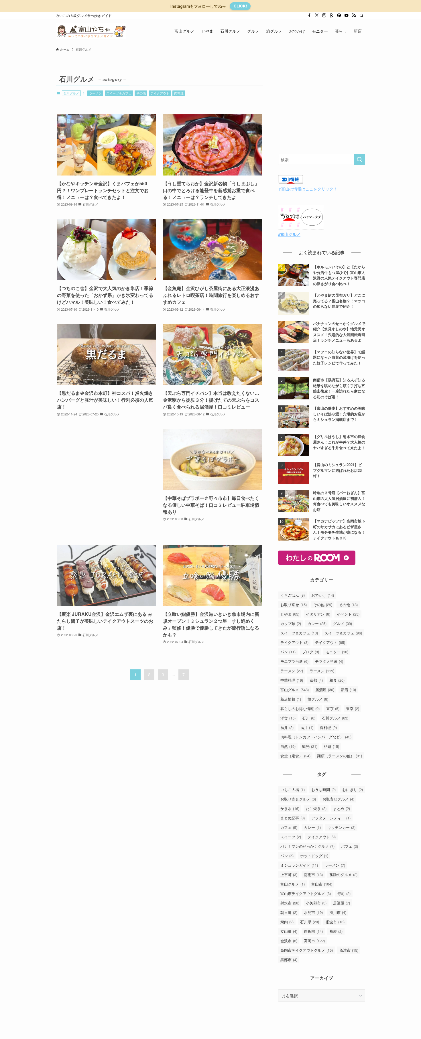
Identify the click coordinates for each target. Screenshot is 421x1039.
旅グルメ (318, 699)
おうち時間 (323, 789)
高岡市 (314, 940)
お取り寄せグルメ (298, 799)
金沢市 (288, 940)
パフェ (349, 846)
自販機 (313, 931)
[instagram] (324, 15)
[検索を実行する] (359, 159)
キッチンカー (341, 827)
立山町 (288, 931)
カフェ (288, 827)
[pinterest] (339, 15)
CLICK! (240, 6)
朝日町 (288, 912)
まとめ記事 (292, 818)
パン (288, 651)
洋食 (288, 718)
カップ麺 (290, 623)
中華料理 (291, 680)
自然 (288, 746)
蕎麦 (336, 931)
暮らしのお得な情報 (300, 708)
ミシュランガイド (299, 865)
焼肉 (287, 921)
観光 (309, 746)
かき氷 (289, 808)
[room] (331, 15)
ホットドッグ (314, 855)
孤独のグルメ (343, 874)
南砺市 (313, 874)
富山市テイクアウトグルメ (305, 893)
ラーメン (95, 93)
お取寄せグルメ (338, 799)
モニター (337, 651)
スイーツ (290, 836)
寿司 (344, 893)
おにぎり (352, 789)
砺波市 (335, 921)
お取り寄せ (293, 604)
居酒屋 (324, 689)
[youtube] (346, 15)
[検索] (361, 15)
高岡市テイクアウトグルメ (306, 950)
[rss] (354, 15)
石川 (308, 718)
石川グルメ (335, 718)
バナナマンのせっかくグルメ (307, 846)
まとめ (341, 808)
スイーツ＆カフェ (118, 93)
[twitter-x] (316, 15)
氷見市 (313, 912)
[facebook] (309, 15)
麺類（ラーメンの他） (339, 755)
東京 (332, 708)
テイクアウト (159, 93)
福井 (287, 727)
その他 (141, 93)
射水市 (289, 903)
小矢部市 (316, 903)
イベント (348, 614)
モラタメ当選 (329, 661)
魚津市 (348, 950)
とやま (289, 614)
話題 (331, 746)
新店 (348, 689)
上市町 (288, 874)
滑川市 (337, 912)
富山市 (321, 884)
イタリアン (318, 614)
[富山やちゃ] (91, 31)
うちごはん (292, 595)
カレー (317, 623)
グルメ (342, 623)
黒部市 (288, 959)
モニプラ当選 (294, 661)
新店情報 (290, 699)
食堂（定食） (295, 755)
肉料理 (179, 93)
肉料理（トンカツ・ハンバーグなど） (315, 737)
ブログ (310, 651)
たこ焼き (316, 808)
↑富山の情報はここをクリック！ (307, 189)
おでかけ (322, 595)
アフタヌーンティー (331, 818)
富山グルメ (294, 689)
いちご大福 (292, 789)
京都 (316, 680)
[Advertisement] (106, 481)
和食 (337, 680)
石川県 (309, 921)
